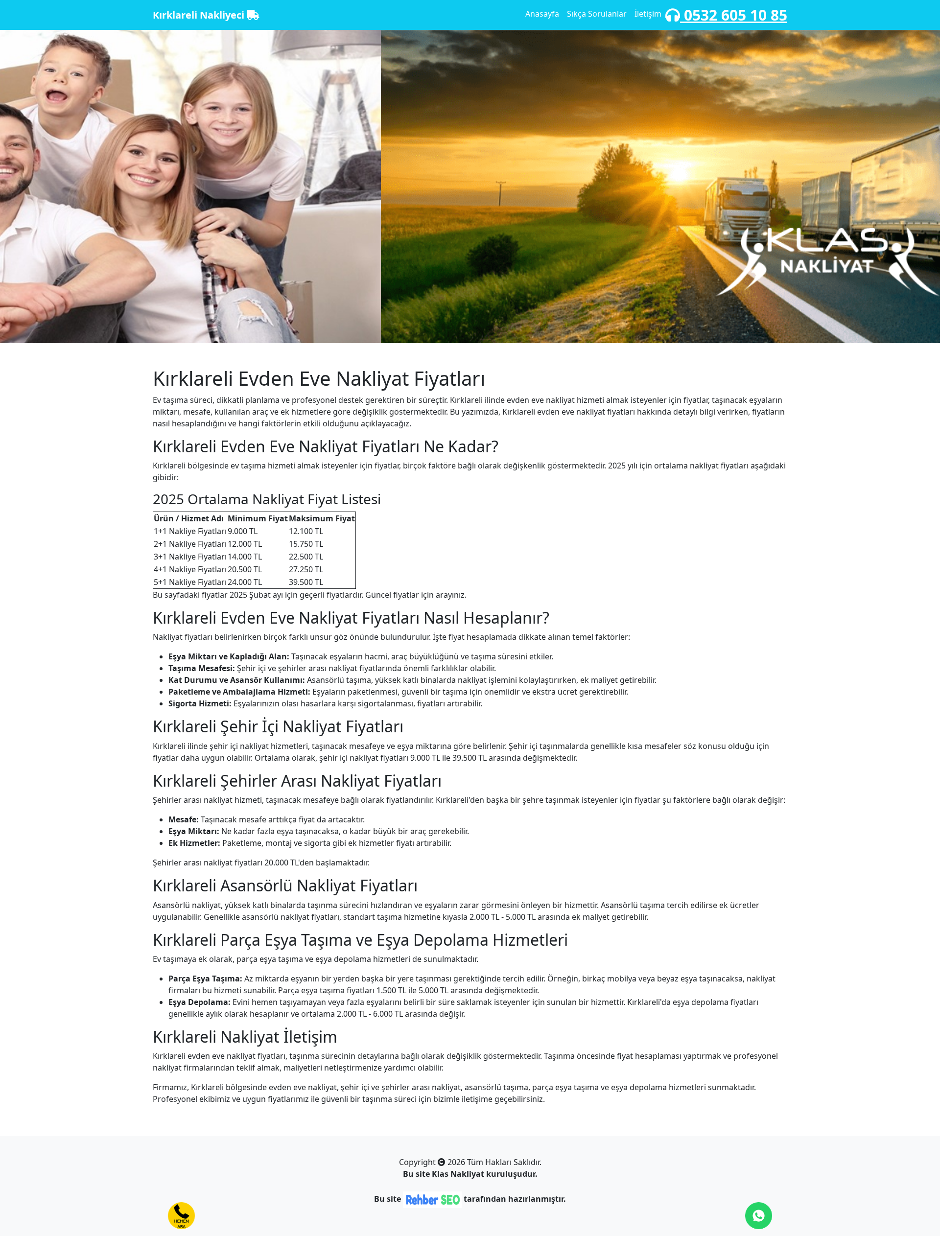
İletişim (647, 13)
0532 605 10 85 (733, 15)
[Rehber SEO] (432, 1199)
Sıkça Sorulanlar (597, 13)
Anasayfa (542, 13)
